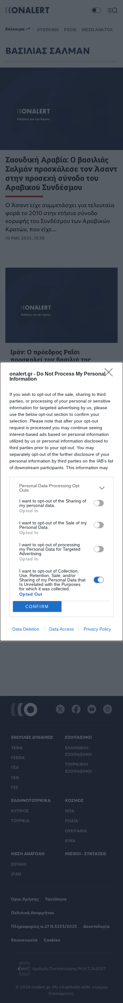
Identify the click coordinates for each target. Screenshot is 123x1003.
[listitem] (61, 487)
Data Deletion (25, 629)
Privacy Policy (97, 629)
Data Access (61, 629)
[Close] (111, 374)
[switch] (99, 503)
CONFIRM (37, 606)
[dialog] (61, 501)
